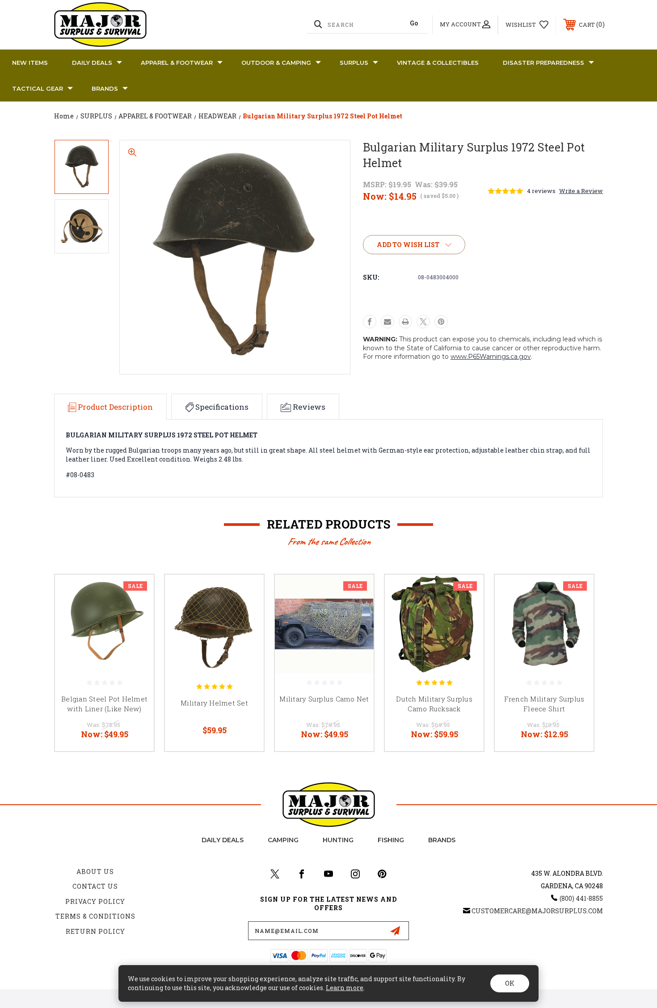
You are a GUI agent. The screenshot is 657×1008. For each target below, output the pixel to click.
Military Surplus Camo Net (324, 698)
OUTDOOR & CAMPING (276, 62)
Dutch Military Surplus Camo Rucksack (434, 704)
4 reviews (541, 191)
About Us (95, 871)
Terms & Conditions (95, 916)
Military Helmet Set (214, 702)
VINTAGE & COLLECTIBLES (438, 62)
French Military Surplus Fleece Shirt (544, 704)
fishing (391, 840)
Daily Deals (92, 62)
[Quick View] (136, 593)
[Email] (387, 321)
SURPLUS (354, 62)
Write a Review (581, 191)
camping (283, 840)
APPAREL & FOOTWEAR (177, 62)
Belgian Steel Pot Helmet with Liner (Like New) (104, 704)
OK (509, 983)
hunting (338, 840)
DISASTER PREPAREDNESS (543, 62)
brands (441, 840)
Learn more (344, 987)
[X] (423, 321)
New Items (30, 62)
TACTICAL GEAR (37, 88)
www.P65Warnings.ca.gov (491, 357)
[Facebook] (369, 321)
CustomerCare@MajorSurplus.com (537, 911)
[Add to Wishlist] (136, 615)
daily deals (223, 840)
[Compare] (136, 638)
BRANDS (105, 88)
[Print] (405, 321)
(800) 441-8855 (581, 898)
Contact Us (95, 886)
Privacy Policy (95, 901)
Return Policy (95, 931)
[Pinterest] (441, 321)
